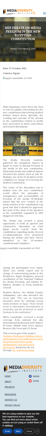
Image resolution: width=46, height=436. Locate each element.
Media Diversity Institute (17, 12)
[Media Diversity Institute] (23, 368)
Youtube (36, 380)
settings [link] (9, 425)
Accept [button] (7, 431)
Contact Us (11, 399)
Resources (10, 394)
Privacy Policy (12, 405)
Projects (10, 386)
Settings (29, 431)
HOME (8, 375)
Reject (18, 431)
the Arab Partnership (23, 350)
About (8, 381)
